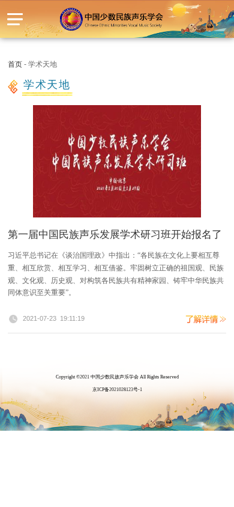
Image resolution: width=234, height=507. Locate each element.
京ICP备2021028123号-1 (117, 389)
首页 (16, 64)
